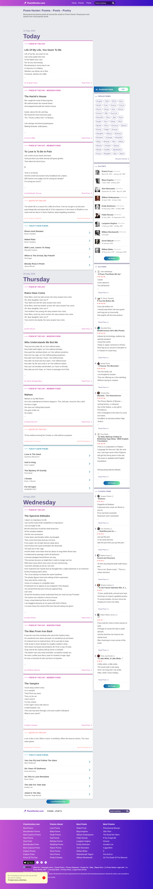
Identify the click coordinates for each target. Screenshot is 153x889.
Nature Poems (55, 848)
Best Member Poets (31, 844)
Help (91, 867)
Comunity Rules (53, 870)
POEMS (50, 811)
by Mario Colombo (30, 725)
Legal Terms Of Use (80, 870)
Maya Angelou (82, 831)
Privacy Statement (72, 867)
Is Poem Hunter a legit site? (115, 867)
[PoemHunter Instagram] (45, 862)
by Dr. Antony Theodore (32, 218)
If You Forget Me (109, 838)
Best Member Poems (31, 831)
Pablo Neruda (82, 838)
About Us (36, 867)
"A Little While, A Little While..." (110, 658)
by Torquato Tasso (30, 83)
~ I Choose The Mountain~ (108, 366)
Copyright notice (47, 867)
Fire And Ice (108, 854)
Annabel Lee (108, 844)
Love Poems (55, 828)
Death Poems (55, 835)
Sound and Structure (106, 558)
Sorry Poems (55, 851)
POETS (59, 811)
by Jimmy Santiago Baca (33, 381)
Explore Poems (29, 851)
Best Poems (28, 828)
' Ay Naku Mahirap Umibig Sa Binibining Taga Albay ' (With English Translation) (112, 439)
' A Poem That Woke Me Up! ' (109, 274)
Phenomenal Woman (111, 828)
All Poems (112, 483)
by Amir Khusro (29, 329)
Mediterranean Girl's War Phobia (110, 331)
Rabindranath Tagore (84, 854)
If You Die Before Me (105, 301)
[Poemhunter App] (28, 862)
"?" (98, 617)
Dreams (106, 841)
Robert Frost (81, 828)
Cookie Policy (60, 867)
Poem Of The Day (30, 858)
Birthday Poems (56, 841)
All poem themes (121, 159)
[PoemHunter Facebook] (37, 862)
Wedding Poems (56, 844)
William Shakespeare (85, 835)
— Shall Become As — (106, 531)
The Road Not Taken (111, 835)
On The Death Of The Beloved (115, 858)
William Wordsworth (84, 858)
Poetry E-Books (56, 858)
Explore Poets (28, 854)
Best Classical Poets (31, 848)
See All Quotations (83, 218)
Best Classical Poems (32, 835)
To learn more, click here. (17, 880)
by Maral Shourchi (30, 422)
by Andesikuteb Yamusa (32, 193)
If (103, 851)
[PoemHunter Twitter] (41, 862)
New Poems (28, 838)
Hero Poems (55, 854)
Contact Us (84, 867)
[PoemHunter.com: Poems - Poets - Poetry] (34, 3)
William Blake (81, 851)
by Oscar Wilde (29, 138)
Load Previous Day (58, 801)
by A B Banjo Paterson (32, 670)
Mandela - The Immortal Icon (109, 396)
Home (74, 3)
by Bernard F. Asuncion (32, 441)
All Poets (111, 258)
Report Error (99, 867)
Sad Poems (54, 838)
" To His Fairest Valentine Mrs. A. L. (112, 588)
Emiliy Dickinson (83, 844)
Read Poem (86, 83)
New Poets (27, 841)
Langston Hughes (83, 841)
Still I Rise (107, 831)
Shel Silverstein (82, 848)
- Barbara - (101, 499)
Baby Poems (55, 831)
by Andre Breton (30, 618)
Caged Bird (107, 848)
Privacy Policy (66, 870)
